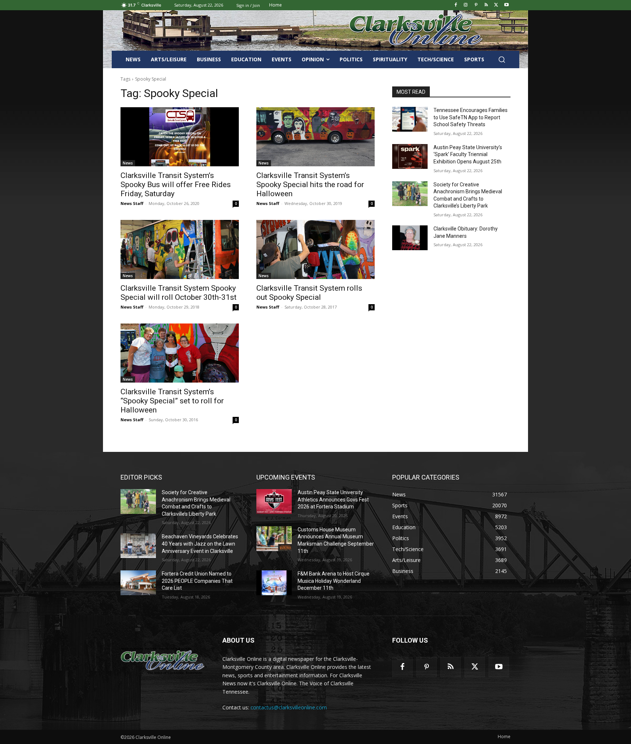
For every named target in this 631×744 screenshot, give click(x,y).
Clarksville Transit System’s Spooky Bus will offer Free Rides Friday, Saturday (176, 184)
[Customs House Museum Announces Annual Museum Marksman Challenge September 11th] (274, 538)
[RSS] (486, 5)
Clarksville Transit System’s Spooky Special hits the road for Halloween (310, 184)
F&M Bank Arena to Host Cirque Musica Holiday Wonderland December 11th (334, 581)
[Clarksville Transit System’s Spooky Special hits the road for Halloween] (315, 136)
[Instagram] (466, 5)
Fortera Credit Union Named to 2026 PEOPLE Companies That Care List (197, 581)
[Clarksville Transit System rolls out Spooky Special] (315, 249)
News (128, 163)
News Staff (132, 203)
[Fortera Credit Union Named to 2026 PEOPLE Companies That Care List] (138, 582)
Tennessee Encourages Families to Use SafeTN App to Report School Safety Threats (470, 117)
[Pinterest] (476, 5)
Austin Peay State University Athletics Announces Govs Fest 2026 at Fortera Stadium (333, 499)
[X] (496, 5)
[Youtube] (506, 5)
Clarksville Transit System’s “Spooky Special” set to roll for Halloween (172, 400)
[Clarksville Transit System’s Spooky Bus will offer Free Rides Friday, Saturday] (180, 136)
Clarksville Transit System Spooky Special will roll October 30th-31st (179, 293)
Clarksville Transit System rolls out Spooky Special (309, 293)
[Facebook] (455, 5)
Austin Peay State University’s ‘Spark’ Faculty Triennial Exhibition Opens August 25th (467, 154)
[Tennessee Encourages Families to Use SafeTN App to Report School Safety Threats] (410, 119)
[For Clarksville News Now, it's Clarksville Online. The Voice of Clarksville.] (163, 661)
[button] (501, 59)
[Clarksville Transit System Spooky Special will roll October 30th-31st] (180, 249)
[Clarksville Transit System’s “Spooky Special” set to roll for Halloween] (180, 353)
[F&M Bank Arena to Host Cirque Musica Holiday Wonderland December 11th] (274, 582)
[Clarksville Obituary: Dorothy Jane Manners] (410, 237)
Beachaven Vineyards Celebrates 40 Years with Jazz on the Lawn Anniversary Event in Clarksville (200, 544)
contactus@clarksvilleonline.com (289, 707)
